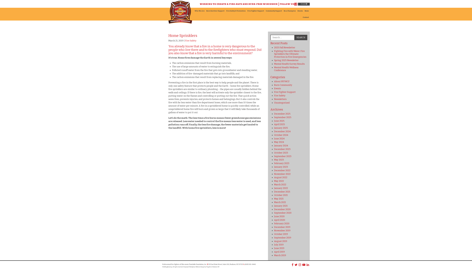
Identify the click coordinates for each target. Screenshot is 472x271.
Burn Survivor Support (215, 11)
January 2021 (281, 206)
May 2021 (279, 198)
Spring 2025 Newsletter (286, 60)
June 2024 (279, 138)
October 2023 (281, 152)
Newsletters (280, 99)
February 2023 (281, 163)
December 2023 (282, 149)
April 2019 (279, 251)
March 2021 (280, 202)
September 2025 (282, 117)
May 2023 (279, 159)
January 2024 (281, 145)
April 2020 (279, 220)
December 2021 (282, 191)
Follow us (287, 4)
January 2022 (281, 188)
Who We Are (200, 11)
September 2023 (282, 156)
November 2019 (282, 230)
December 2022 (282, 170)
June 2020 (279, 216)
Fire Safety (190, 40)
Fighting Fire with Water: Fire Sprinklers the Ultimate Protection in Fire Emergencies (290, 54)
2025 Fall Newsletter (284, 47)
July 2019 (279, 244)
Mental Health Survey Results (289, 64)
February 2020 (281, 223)
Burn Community (283, 85)
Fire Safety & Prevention (236, 11)
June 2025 (279, 121)
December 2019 (282, 227)
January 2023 (281, 167)
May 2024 (279, 142)
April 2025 (279, 124)
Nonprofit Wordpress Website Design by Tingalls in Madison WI (201, 267)
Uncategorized (282, 102)
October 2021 (281, 195)
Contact (306, 17)
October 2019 (281, 234)
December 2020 (282, 209)
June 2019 (279, 248)
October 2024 (281, 135)
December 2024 (282, 131)
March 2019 (280, 255)
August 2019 (280, 241)
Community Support (274, 11)
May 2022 (279, 181)
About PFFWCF (282, 81)
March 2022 (280, 184)
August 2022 (280, 177)
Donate (303, 4)
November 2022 (282, 174)
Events (300, 11)
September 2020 (282, 213)
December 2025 (282, 113)
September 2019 (282, 237)
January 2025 (281, 128)
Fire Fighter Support (255, 11)
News (307, 11)
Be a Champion (290, 11)
